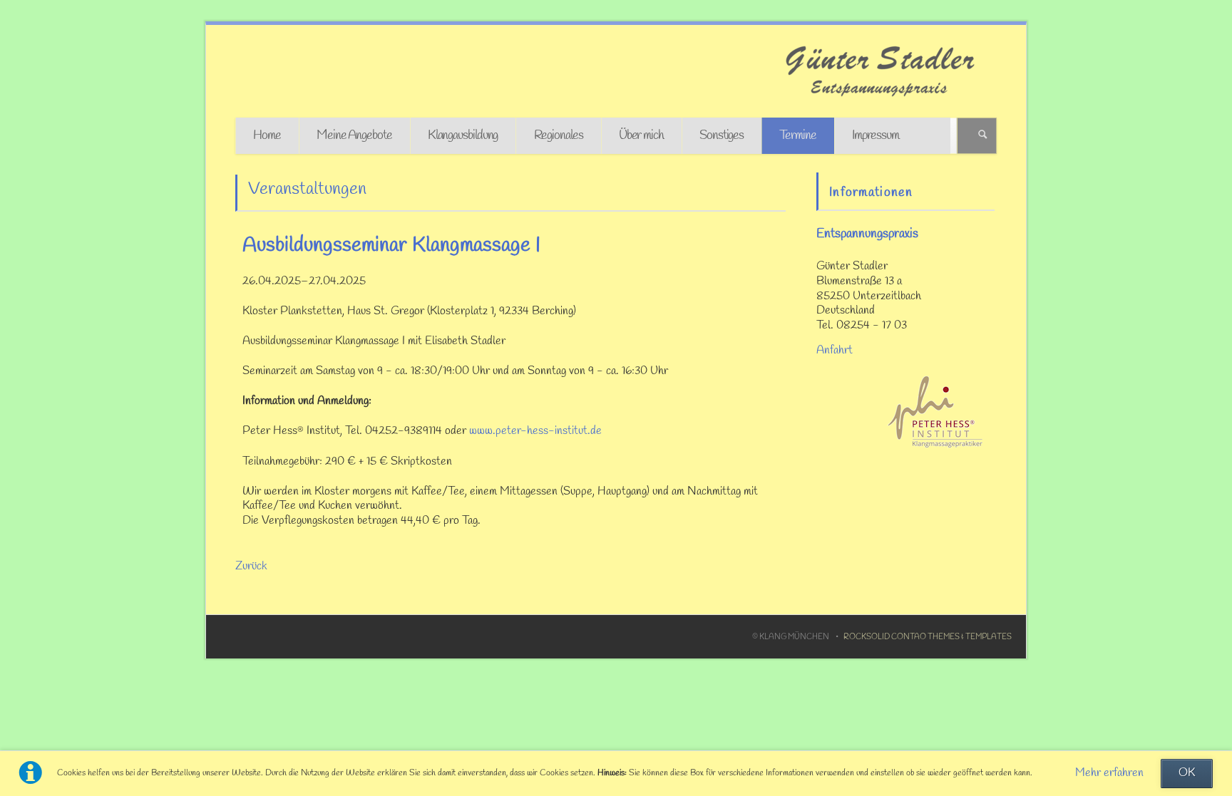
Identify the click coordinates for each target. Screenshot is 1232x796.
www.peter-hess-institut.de (535, 431)
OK (1187, 773)
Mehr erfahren (1109, 773)
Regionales (558, 136)
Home (267, 136)
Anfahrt (834, 350)
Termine (797, 136)
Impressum (875, 136)
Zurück (251, 566)
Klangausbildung (463, 136)
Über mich (641, 136)
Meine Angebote (354, 136)
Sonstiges (721, 136)
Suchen (983, 136)
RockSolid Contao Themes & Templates (927, 637)
